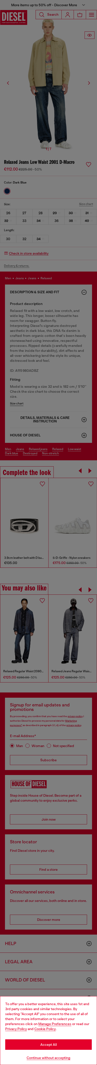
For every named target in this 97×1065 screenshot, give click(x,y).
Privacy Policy (16, 1029)
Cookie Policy (45, 1029)
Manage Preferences (54, 1024)
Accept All (48, 1045)
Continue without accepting (48, 1058)
